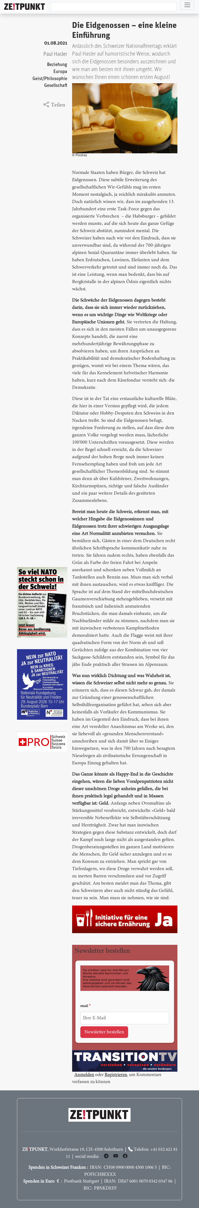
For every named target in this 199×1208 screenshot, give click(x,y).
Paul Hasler (55, 54)
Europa (60, 71)
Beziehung (57, 64)
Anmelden (84, 1075)
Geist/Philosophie (50, 78)
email (84, 1006)
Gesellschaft (55, 85)
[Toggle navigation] (187, 5)
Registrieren (116, 1075)
